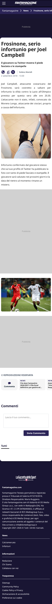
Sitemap (6, 582)
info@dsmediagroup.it (26, 524)
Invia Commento (36, 433)
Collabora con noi (10, 568)
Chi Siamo (7, 564)
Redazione (7, 560)
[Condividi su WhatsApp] (3, 72)
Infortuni (6, 546)
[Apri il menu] (4, 3)
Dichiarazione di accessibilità (15, 594)
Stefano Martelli (25, 72)
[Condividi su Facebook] (8, 72)
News (26, 10)
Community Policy (10, 586)
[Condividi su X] (13, 72)
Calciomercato (8, 542)
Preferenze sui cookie (12, 597)
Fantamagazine (10, 10)
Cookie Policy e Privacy (12, 590)
